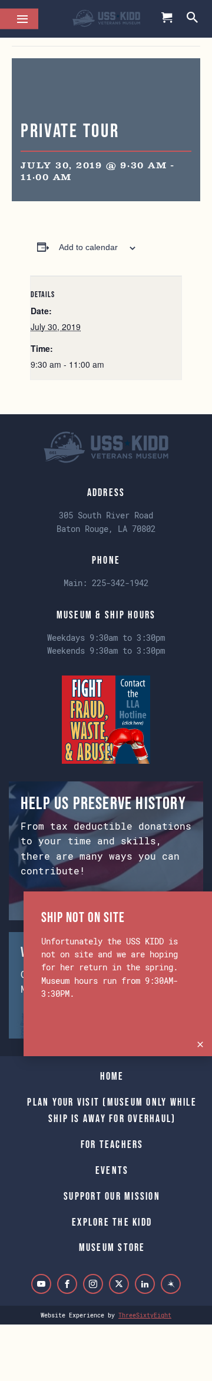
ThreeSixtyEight (144, 1315)
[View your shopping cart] (167, 19)
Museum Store (112, 1247)
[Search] (193, 18)
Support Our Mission (112, 1196)
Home (112, 1076)
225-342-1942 (120, 582)
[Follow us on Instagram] (93, 1284)
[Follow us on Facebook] (67, 1284)
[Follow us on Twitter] (119, 1284)
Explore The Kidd (112, 1222)
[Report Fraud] (106, 718)
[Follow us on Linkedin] (145, 1284)
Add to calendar (88, 247)
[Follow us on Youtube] (41, 1284)
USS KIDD (106, 19)
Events (112, 1170)
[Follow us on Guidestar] (171, 1284)
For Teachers (112, 1144)
